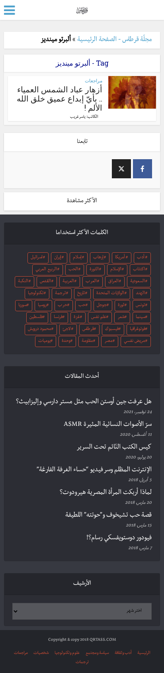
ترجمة (60, 294)
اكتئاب (139, 270)
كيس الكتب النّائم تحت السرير (114, 448)
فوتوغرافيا (137, 329)
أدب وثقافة (123, 653)
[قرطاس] (82, 9)
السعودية (137, 282)
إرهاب (98, 258)
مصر (108, 341)
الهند (140, 294)
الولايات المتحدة (110, 294)
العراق (113, 282)
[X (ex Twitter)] (121, 168)
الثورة (94, 270)
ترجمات (82, 662)
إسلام (77, 258)
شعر (121, 317)
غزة (77, 317)
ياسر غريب (78, 117)
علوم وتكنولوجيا (67, 653)
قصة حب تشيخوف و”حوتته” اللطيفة (108, 516)
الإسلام (115, 270)
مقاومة (87, 341)
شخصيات (41, 653)
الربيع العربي (46, 270)
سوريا (22, 305)
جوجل (102, 305)
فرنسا (58, 317)
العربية (68, 282)
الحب (73, 270)
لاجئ (66, 329)
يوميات (44, 341)
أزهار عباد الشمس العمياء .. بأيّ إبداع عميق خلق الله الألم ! (59, 98)
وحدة (66, 341)
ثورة (121, 305)
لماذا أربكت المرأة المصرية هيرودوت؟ (106, 493)
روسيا (42, 305)
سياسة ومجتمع (97, 653)
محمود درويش (39, 329)
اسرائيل (37, 258)
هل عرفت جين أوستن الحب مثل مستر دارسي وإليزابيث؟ (84, 402)
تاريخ (81, 294)
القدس (45, 282)
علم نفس (98, 317)
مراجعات (93, 80)
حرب (62, 305)
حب (82, 305)
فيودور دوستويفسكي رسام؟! (119, 538)
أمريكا (120, 258)
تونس (140, 305)
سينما (140, 317)
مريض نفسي (134, 341)
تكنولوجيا (35, 294)
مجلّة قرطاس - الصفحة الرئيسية (114, 40)
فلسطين (36, 317)
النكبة (23, 282)
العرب (91, 282)
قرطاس (88, 329)
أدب (140, 258)
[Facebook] (142, 168)
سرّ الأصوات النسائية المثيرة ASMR (108, 425)
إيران (57, 258)
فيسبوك (112, 329)
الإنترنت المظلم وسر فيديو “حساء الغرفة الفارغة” (94, 470)
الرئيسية (143, 653)
